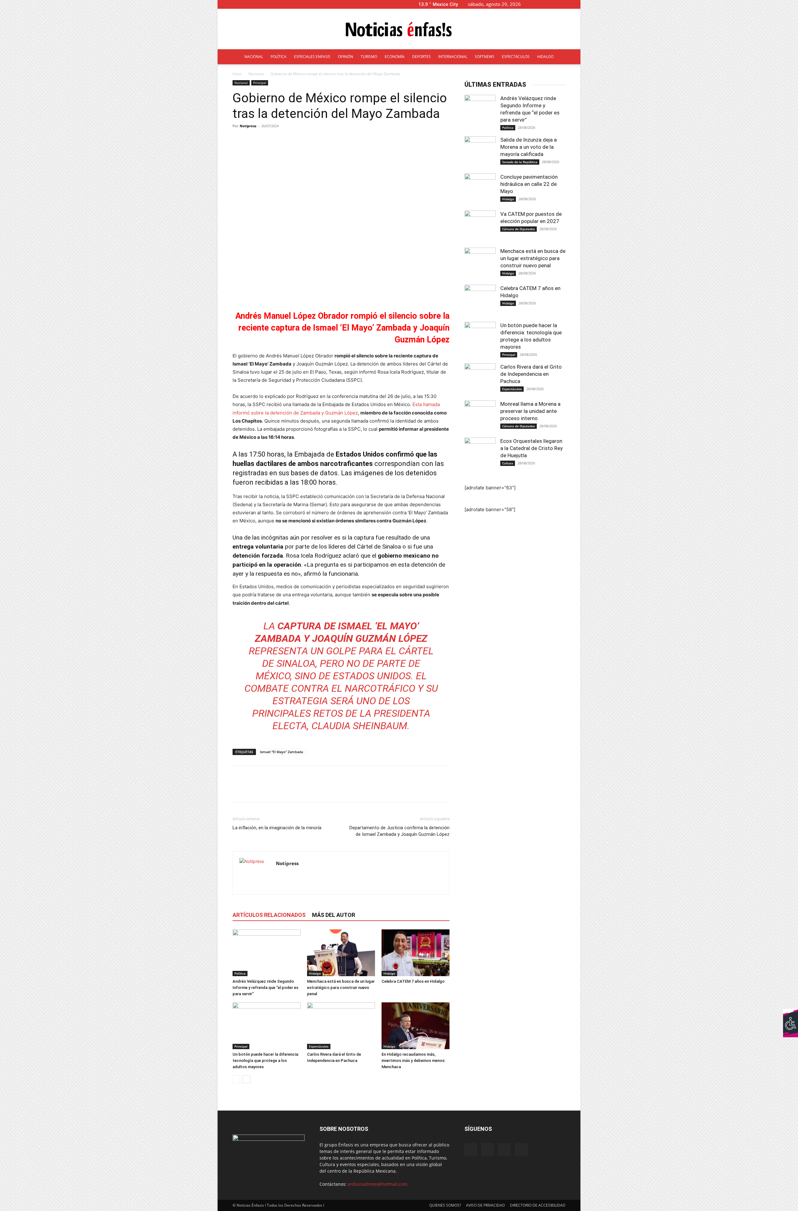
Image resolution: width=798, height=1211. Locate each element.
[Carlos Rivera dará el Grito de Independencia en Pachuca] (341, 1025)
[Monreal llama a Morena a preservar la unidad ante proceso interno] (480, 416)
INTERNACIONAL (452, 56)
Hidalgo (315, 973)
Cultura (507, 463)
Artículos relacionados (269, 915)
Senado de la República (519, 162)
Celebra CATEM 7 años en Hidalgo (413, 981)
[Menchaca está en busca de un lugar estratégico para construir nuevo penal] (341, 952)
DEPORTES (421, 56)
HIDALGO (545, 56)
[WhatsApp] (282, 789)
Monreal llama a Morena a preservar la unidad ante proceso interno (530, 411)
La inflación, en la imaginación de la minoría (277, 828)
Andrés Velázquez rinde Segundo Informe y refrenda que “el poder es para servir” (265, 987)
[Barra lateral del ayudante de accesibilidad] (790, 1016)
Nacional (256, 73)
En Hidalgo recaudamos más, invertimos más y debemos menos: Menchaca (413, 1060)
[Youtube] (575, 4)
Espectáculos (319, 1046)
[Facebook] (545, 4)
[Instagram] (555, 4)
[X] (565, 4)
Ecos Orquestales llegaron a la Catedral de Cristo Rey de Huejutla (531, 448)
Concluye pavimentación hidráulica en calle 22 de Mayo (529, 184)
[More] (380, 140)
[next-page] (246, 1079)
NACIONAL (253, 56)
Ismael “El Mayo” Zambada (281, 751)
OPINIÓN (345, 56)
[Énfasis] (399, 29)
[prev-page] (236, 1079)
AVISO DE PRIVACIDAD (485, 1205)
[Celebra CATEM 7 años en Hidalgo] (415, 952)
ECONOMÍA (395, 56)
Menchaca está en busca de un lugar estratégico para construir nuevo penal (341, 987)
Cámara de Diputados (518, 229)
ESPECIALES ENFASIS (312, 56)
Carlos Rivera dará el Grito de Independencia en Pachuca (531, 374)
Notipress (248, 126)
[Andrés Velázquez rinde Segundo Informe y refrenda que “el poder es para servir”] (266, 952)
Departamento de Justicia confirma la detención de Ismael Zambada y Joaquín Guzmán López (399, 831)
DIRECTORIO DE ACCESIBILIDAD (537, 1205)
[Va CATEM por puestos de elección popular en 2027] (480, 226)
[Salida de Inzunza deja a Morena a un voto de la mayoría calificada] (480, 151)
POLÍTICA (278, 56)
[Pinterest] (267, 789)
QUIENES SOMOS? (445, 1205)
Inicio (237, 73)
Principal (259, 82)
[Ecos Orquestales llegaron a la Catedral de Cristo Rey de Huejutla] (480, 453)
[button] (535, 4)
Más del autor (333, 915)
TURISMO (369, 56)
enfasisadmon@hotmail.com (377, 1184)
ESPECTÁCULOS (516, 56)
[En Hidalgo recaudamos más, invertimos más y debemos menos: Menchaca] (415, 1025)
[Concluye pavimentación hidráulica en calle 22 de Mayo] (480, 189)
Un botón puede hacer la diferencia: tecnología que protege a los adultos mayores (266, 1060)
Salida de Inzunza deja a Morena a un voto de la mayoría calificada (528, 147)
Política (240, 973)
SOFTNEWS (484, 56)
